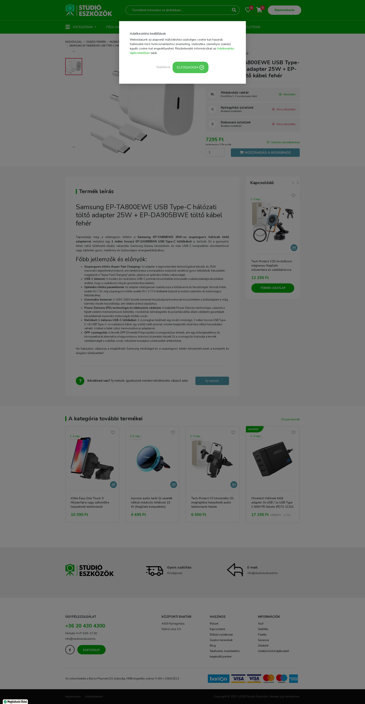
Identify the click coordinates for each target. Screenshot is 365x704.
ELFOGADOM (187, 67)
